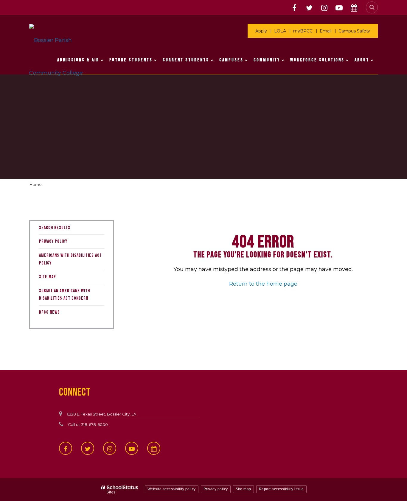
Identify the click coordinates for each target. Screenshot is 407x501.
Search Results (54, 228)
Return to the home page (263, 284)
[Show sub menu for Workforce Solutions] (347, 60)
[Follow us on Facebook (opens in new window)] (65, 448)
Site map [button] (243, 489)
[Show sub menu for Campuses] (246, 60)
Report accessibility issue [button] (281, 489)
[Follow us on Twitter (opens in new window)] (87, 448)
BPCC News (49, 312)
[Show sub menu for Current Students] (212, 60)
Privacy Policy (53, 241)
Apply (261, 31)
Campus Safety (354, 31)
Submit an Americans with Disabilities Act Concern (64, 294)
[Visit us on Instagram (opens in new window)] (324, 8)
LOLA (280, 31)
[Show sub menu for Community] (283, 60)
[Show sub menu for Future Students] (155, 60)
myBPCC (303, 31)
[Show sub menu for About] (372, 60)
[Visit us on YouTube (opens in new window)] (339, 8)
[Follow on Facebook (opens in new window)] (294, 8)
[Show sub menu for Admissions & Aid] (102, 60)
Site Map (47, 277)
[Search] (371, 7)
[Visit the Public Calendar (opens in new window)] (354, 8)
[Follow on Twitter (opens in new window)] (309, 8)
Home (35, 184)
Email (325, 31)
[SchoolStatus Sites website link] (120, 489)
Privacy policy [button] (216, 489)
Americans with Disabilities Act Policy (70, 259)
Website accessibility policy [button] (171, 489)
